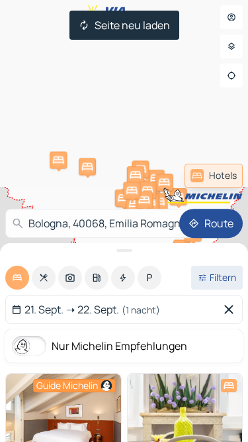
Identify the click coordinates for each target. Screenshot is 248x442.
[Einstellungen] (231, 46)
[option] (17, 278)
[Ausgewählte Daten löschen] (231, 309)
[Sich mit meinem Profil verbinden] (231, 17)
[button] (178, 196)
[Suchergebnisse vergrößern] (124, 250)
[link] (214, 176)
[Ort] (231, 75)
